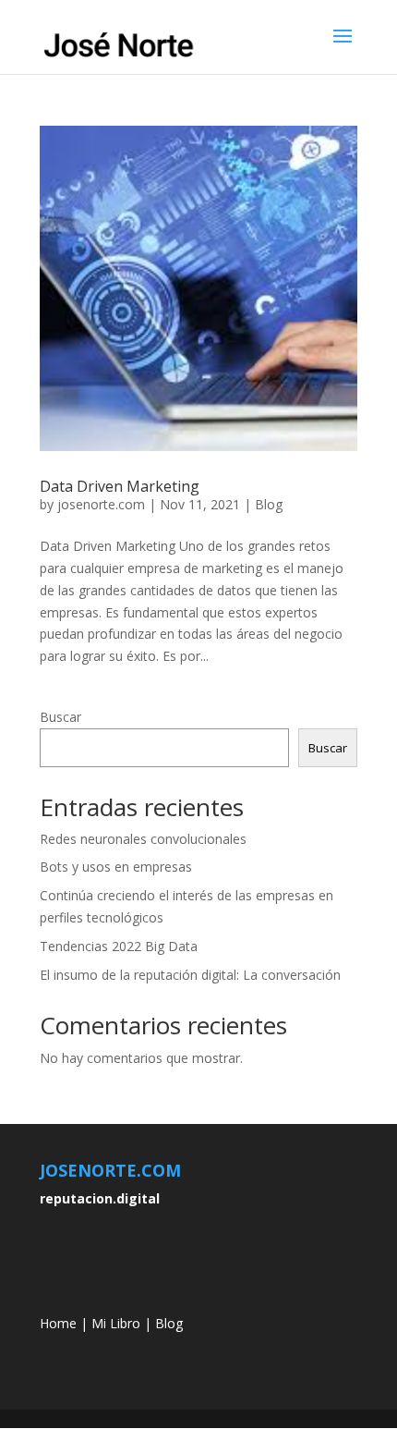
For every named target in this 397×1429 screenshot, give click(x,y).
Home (58, 1323)
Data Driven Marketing (119, 486)
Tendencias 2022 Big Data (119, 946)
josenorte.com (101, 504)
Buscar (60, 717)
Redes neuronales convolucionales (143, 839)
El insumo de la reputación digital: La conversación (190, 974)
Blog (269, 504)
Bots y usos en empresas (116, 866)
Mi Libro (115, 1323)
